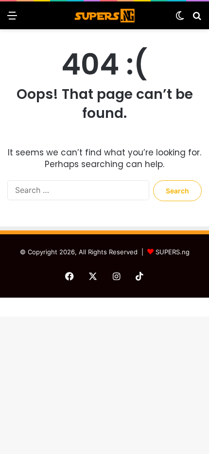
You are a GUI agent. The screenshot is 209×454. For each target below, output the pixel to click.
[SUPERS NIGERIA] (104, 15)
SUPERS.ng (173, 252)
